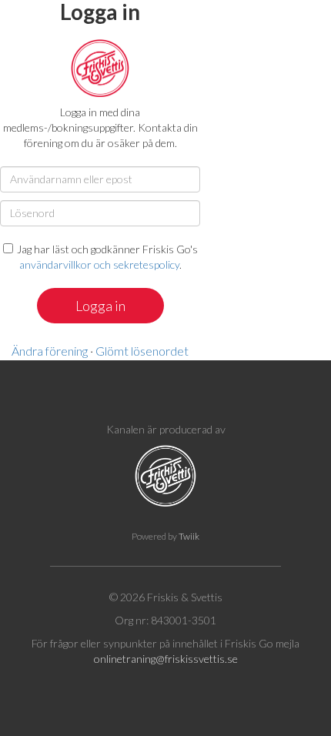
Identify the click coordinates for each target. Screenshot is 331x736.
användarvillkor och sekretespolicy (99, 264)
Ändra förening (50, 350)
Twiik (189, 536)
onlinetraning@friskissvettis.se (166, 658)
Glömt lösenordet (142, 350)
